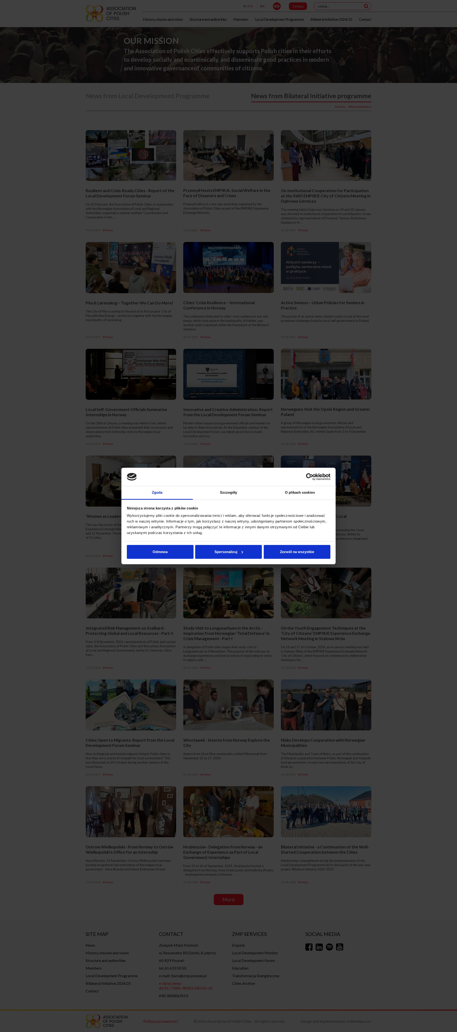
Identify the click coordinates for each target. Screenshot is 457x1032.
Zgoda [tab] (157, 492)
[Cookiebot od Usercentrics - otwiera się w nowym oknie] (309, 476)
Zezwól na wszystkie (297, 552)
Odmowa (160, 552)
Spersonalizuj (225, 552)
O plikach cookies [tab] (300, 492)
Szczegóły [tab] (228, 492)
